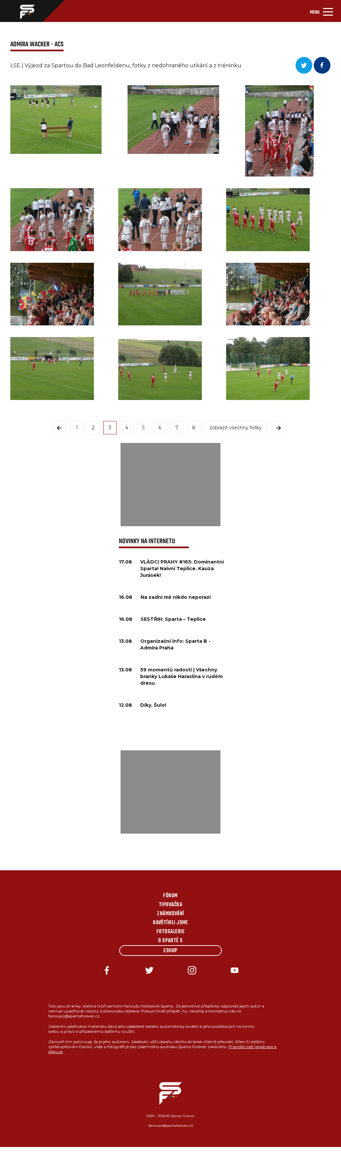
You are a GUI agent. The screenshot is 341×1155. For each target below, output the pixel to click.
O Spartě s (170, 941)
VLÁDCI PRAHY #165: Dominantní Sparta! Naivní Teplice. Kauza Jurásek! (182, 568)
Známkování (170, 914)
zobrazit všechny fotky (235, 428)
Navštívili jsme (170, 923)
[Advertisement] (170, 484)
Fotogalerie (170, 932)
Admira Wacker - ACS (37, 44)
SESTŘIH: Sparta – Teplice (173, 619)
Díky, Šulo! (153, 705)
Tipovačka (170, 905)
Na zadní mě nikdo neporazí (176, 597)
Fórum (170, 896)
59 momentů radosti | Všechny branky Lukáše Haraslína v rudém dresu (181, 676)
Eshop (170, 951)
